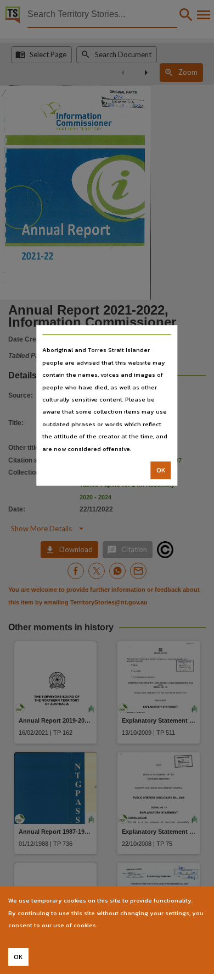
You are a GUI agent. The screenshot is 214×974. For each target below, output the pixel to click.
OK (161, 470)
